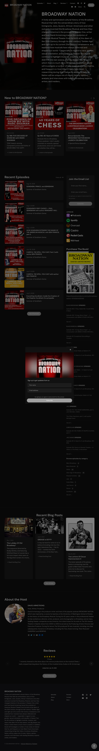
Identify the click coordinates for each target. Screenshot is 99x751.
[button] (70, 350)
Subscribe (49, 400)
